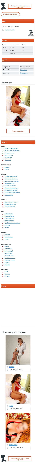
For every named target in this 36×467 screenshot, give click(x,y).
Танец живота (9, 237)
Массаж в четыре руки (11, 188)
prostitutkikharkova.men (10, 14)
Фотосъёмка (8, 248)
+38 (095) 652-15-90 (12, 26)
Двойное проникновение (12, 223)
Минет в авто (9, 155)
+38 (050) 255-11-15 (16, 447)
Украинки (23, 70)
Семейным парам (10, 258)
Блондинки (24, 73)
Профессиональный (11, 176)
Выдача (7, 167)
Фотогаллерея (7, 83)
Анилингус (8, 160)
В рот (6, 271)
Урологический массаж (12, 181)
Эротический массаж (11, 179)
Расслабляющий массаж (12, 192)
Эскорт (7, 246)
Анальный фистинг (10, 204)
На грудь (7, 274)
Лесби (6, 239)
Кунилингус (8, 157)
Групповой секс (9, 220)
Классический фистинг (11, 202)
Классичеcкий (9, 214)
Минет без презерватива (12, 150)
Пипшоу (7, 262)
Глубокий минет (9, 153)
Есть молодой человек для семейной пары (9, 253)
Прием (7, 169)
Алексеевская (9, 30)
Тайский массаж (10, 183)
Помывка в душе (10, 260)
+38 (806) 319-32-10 (16, 369)
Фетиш (7, 227)
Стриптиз (7, 234)
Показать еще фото (18, 131)
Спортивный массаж (11, 190)
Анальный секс (9, 216)
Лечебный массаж (10, 185)
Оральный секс (9, 218)
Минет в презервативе (11, 148)
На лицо (7, 276)
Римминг (7, 265)
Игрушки (7, 225)
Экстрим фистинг (10, 206)
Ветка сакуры (9, 195)
